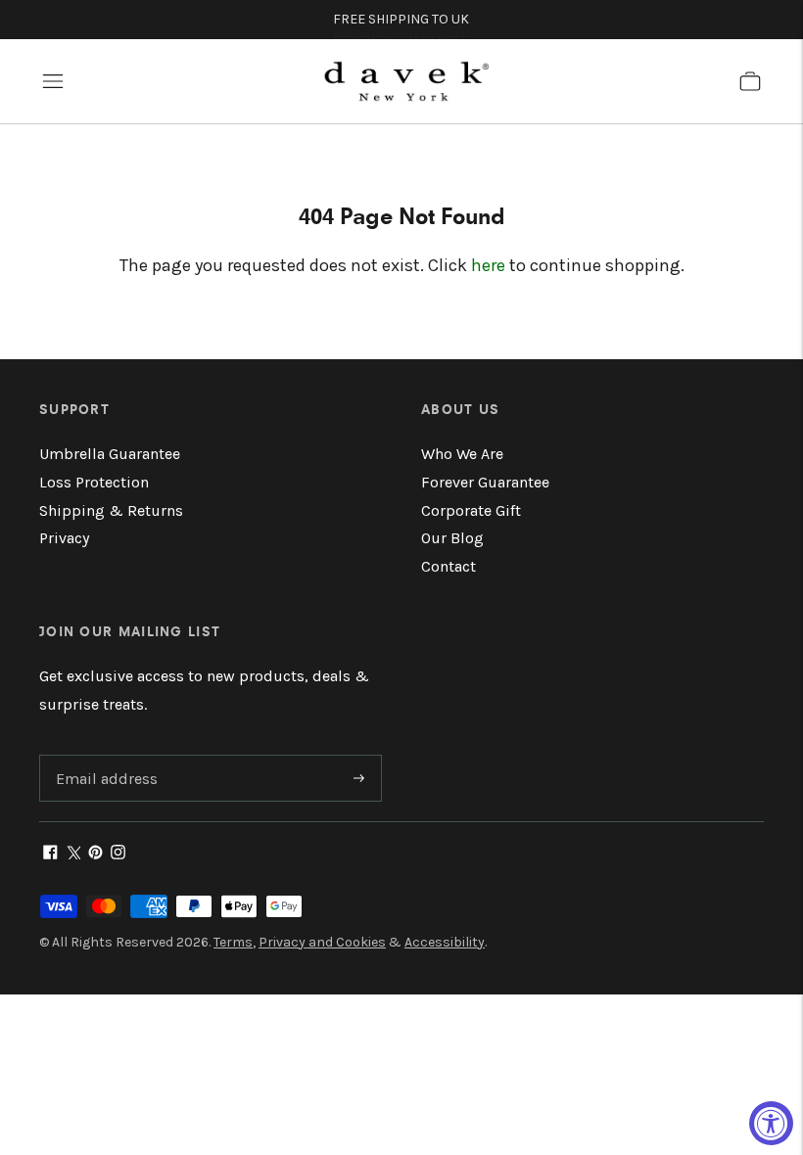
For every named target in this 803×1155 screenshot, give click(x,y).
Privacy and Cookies (322, 942)
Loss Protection (94, 482)
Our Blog (452, 538)
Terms (233, 942)
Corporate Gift (471, 510)
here (488, 265)
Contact (448, 566)
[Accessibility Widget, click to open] (771, 1123)
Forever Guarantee (485, 482)
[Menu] (53, 81)
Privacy (64, 538)
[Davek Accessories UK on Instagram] (118, 854)
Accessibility (444, 942)
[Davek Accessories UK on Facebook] (50, 854)
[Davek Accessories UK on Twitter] (73, 854)
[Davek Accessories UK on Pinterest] (95, 854)
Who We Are (462, 453)
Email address (104, 756)
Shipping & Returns (111, 510)
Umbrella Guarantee (109, 453)
